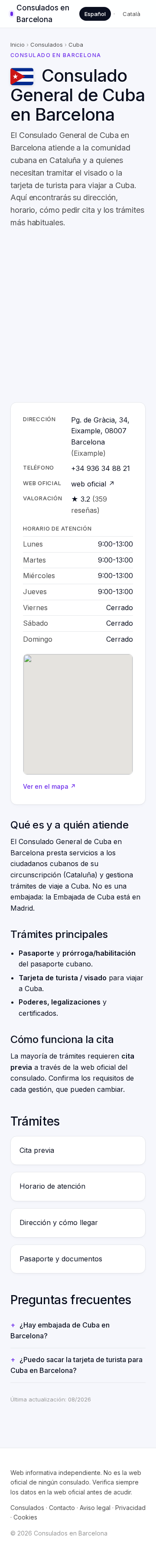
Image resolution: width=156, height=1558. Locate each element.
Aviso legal (95, 1507)
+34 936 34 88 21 (100, 468)
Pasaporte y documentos (61, 1258)
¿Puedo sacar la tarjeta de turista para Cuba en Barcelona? (76, 1365)
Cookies (25, 1517)
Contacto (62, 1507)
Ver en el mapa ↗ (49, 786)
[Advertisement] (78, 315)
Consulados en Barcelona (42, 13)
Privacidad (130, 1507)
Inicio (17, 44)
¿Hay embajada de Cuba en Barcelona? (60, 1330)
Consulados (46, 44)
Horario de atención (52, 1186)
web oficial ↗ (93, 484)
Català (131, 13)
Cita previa (37, 1150)
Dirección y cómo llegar (59, 1222)
